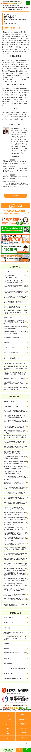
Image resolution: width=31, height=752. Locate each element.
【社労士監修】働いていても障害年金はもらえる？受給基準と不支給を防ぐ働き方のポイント (15, 291)
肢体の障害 (12, 166)
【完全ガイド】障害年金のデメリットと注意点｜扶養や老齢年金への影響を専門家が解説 (15, 373)
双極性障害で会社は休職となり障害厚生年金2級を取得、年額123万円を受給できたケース (15, 162)
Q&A (8, 738)
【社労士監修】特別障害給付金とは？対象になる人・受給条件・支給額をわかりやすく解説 (15, 579)
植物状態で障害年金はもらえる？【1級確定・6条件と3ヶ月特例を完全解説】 (15, 604)
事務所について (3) (8, 618)
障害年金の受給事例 (8, 401)
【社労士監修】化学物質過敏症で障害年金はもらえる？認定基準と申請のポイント (15, 513)
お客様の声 (6, 648)
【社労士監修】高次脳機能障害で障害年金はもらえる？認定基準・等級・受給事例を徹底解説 (15, 503)
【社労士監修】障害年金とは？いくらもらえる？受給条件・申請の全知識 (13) (15, 276)
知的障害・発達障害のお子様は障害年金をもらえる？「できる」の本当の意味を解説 (15, 589)
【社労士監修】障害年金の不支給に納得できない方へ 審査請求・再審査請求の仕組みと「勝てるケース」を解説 (15, 539)
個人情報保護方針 (8, 674)
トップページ (6, 271)
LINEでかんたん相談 (8, 348)
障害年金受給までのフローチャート (12, 317)
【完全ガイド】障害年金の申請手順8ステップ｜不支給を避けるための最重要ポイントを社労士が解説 (15, 638)
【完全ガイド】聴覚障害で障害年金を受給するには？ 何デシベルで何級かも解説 (15, 508)
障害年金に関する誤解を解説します (13, 337)
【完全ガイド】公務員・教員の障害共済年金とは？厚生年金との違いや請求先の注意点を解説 (14, 549)
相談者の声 (6, 658)
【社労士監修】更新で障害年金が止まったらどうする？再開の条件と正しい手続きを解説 (15, 498)
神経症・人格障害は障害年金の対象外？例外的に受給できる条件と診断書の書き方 (15, 462)
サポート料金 (6, 628)
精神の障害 (12, 160)
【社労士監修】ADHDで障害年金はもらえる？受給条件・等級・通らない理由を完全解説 (15, 426)
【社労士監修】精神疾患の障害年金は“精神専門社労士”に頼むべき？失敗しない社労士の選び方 (15, 383)
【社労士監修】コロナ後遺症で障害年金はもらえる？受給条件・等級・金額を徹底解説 (15, 492)
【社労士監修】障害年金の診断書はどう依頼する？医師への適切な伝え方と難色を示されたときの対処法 (15, 312)
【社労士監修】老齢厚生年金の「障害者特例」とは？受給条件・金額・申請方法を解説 (15, 554)
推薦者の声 (6, 643)
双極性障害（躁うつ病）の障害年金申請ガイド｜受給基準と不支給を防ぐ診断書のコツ (15, 467)
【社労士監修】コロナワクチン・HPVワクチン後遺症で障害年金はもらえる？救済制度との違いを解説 (15, 368)
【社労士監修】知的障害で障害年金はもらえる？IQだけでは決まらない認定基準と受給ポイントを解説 (15, 432)
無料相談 (7, 728)
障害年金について (23, 719)
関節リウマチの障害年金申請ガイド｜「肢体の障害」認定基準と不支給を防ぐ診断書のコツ (15, 482)
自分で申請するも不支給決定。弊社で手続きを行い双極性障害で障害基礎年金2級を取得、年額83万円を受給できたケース (15, 184)
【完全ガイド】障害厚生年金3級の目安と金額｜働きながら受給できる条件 (15, 594)
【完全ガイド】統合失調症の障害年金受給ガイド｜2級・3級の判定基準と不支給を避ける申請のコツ (15, 411)
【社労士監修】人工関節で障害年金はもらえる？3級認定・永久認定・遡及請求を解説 (14, 442)
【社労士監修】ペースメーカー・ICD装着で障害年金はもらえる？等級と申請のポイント (15, 447)
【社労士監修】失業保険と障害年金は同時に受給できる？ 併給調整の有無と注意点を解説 (15, 559)
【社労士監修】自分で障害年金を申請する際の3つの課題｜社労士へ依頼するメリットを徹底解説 (15, 286)
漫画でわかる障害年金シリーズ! (11, 358)
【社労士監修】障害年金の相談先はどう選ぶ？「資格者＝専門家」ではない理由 (15, 307)
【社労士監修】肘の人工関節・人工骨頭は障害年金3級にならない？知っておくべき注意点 (15, 388)
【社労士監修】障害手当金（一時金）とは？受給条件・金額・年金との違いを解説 (15, 543)
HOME (7, 715)
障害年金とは (23, 715)
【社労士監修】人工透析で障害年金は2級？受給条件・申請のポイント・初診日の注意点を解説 (15, 437)
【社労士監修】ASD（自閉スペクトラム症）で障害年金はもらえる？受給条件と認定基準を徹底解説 (15, 421)
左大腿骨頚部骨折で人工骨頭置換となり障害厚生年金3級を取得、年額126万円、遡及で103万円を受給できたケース (15, 169)
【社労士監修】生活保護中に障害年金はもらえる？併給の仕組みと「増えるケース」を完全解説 (15, 564)
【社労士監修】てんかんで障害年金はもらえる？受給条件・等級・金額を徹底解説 (15, 472)
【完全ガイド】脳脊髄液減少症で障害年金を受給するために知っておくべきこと (15, 523)
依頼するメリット (23, 738)
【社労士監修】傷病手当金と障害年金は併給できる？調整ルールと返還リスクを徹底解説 (15, 569)
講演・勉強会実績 (7, 663)
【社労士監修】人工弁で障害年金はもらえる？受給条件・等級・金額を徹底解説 (14, 452)
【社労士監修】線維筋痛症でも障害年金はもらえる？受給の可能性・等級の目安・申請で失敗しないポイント (15, 477)
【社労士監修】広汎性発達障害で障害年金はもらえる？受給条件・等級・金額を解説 (15, 416)
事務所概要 (23, 728)
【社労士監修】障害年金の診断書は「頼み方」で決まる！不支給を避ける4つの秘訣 (15, 301)
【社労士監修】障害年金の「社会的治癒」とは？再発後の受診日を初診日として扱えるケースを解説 (15, 574)
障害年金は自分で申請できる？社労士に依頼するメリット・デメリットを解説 (15, 332)
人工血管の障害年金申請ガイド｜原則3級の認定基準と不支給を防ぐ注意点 (15, 457)
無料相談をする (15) (8, 623)
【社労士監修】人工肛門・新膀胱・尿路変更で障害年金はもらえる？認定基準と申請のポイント (15, 487)
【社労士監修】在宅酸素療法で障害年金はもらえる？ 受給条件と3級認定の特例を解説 (15, 600)
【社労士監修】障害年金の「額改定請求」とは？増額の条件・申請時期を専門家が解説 (15, 528)
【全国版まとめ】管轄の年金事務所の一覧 (14, 363)
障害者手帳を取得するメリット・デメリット (14, 378)
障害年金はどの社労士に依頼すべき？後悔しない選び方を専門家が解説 (15, 327)
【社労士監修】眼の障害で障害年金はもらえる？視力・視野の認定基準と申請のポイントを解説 (15, 584)
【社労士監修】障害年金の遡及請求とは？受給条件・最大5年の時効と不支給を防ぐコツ (15, 533)
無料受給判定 (23, 724)
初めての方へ (7, 719)
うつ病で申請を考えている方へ (11, 406)
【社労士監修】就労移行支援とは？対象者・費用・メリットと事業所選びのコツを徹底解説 (14, 296)
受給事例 (7, 724)
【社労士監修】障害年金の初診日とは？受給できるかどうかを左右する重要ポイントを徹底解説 (15, 322)
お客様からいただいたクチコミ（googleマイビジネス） (15, 653)
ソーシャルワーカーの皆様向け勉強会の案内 (14, 668)
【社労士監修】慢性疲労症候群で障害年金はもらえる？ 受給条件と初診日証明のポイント (15, 518)
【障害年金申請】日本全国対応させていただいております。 (15, 633)
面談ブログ (6, 343)
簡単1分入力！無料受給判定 (10, 353)
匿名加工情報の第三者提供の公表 (12, 679)
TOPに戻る (15, 196)
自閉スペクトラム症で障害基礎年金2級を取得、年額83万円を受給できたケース (15, 177)
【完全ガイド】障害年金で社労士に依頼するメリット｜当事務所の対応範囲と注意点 (15, 281)
